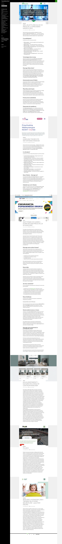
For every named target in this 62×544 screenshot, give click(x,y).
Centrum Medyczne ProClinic (5, 16)
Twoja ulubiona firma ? (5, 1)
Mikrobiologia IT (3, 30)
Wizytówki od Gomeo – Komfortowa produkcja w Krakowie (33, 223)
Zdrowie (24, 137)
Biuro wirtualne (3, 32)
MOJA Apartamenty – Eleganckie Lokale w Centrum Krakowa (31, 383)
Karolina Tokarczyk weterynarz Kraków (31, 140)
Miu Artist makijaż (3, 17)
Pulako (26, 448)
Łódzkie (5, 40)
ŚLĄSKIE (2, 41)
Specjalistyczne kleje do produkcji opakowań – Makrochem (33, 26)
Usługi (24, 220)
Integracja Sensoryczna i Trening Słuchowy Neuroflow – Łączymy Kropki (33, 502)
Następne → (38, 534)
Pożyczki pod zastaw (3, 29)
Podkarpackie (2, 40)
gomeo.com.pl (33, 288)
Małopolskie (4, 39)
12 (33, 534)
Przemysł (24, 23)
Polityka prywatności (3, 46)
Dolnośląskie (2, 37)
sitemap (2, 47)
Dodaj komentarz (32, 142)
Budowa (24, 446)
